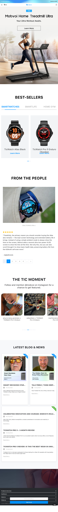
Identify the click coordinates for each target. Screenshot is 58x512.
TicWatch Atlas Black (15, 149)
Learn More (15, 153)
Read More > (6, 394)
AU (6, 4)
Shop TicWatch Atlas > (29, 225)
